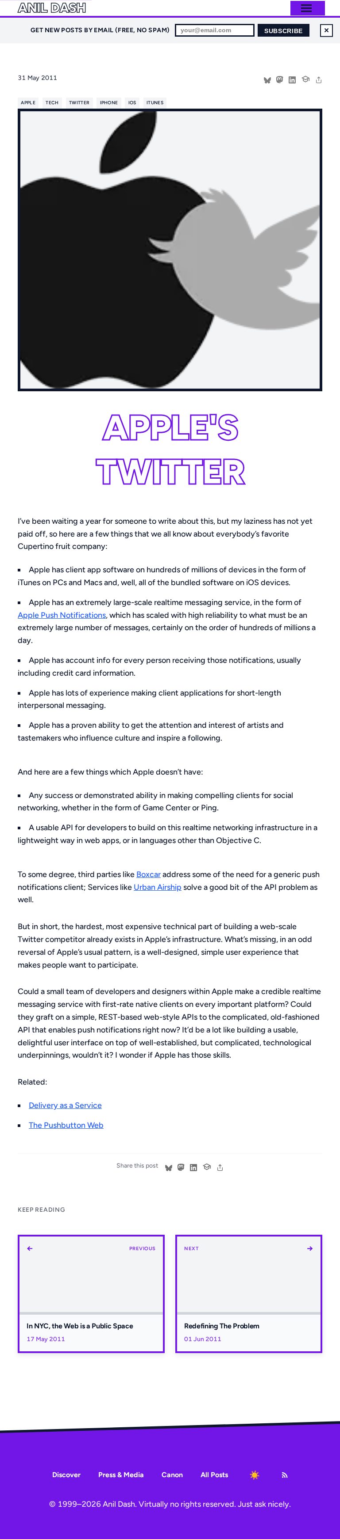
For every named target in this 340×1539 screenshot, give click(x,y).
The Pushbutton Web (66, 1125)
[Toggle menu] (306, 8)
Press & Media (121, 1475)
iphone (109, 103)
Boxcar (148, 874)
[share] (318, 79)
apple (28, 103)
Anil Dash (51, 8)
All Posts (214, 1475)
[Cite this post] (305, 78)
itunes (155, 103)
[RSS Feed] (284, 1474)
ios (132, 103)
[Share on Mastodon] (279, 79)
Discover (66, 1475)
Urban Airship (158, 887)
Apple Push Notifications (62, 615)
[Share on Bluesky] (267, 79)
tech (52, 103)
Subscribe (283, 31)
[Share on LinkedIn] (292, 79)
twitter (79, 103)
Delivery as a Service (65, 1105)
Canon (172, 1475)
